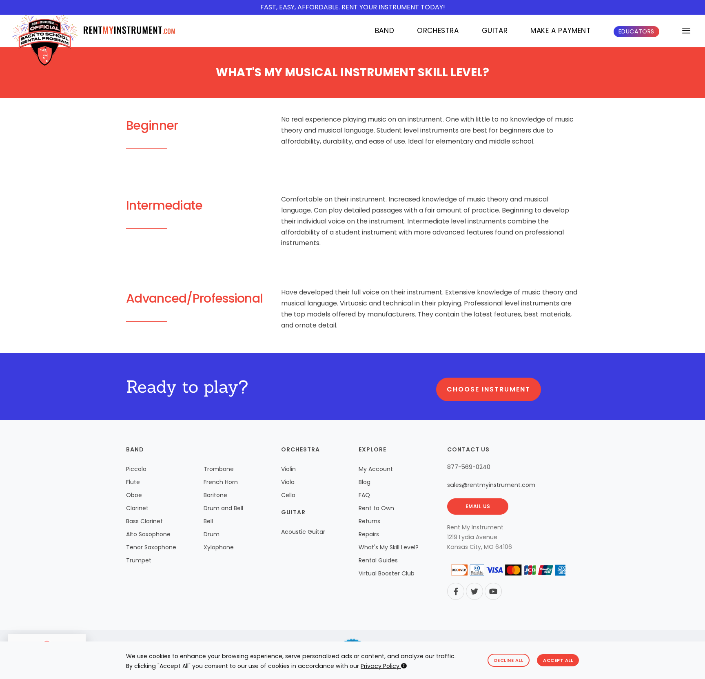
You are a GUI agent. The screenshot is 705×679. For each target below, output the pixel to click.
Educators (636, 31)
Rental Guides (378, 560)
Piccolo (136, 469)
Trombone (219, 469)
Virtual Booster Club (387, 573)
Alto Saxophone (148, 534)
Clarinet (137, 508)
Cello (288, 495)
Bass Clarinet (144, 521)
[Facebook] (455, 591)
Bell (208, 521)
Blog (364, 482)
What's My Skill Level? (389, 547)
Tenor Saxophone (151, 547)
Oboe (134, 495)
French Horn (221, 482)
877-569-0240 (468, 467)
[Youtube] (493, 591)
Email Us (478, 506)
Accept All (558, 660)
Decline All (508, 660)
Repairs (369, 534)
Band (384, 30)
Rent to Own (376, 508)
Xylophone (219, 547)
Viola (288, 482)
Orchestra (438, 30)
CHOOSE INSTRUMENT (488, 389)
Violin (288, 469)
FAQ (364, 495)
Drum (211, 534)
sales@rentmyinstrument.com (491, 485)
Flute (133, 482)
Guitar (495, 30)
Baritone (215, 495)
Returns (369, 521)
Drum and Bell (223, 508)
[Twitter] (474, 591)
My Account (376, 469)
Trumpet (138, 560)
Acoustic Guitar (303, 532)
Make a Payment (560, 30)
